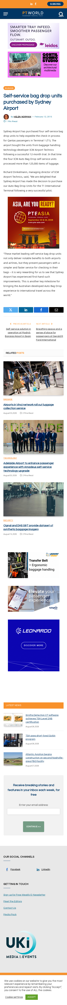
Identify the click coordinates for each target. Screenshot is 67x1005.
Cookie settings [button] (14, 997)
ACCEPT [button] (31, 997)
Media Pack (9, 914)
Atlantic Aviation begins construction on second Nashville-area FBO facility (44, 757)
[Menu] (5, 14)
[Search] (61, 14)
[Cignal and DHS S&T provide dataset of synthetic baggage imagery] (33, 499)
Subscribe (55, 4)
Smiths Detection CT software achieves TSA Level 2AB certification (42, 718)
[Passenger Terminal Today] (33, 14)
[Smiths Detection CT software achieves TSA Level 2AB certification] (13, 719)
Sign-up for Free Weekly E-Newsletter (24, 895)
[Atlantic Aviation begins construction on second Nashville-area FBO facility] (13, 758)
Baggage (9, 88)
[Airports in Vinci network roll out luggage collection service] (33, 378)
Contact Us (9, 908)
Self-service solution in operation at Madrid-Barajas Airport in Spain (18, 332)
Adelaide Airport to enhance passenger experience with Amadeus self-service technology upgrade (28, 467)
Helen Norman (22, 117)
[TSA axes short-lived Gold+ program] (13, 740)
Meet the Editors (12, 901)
